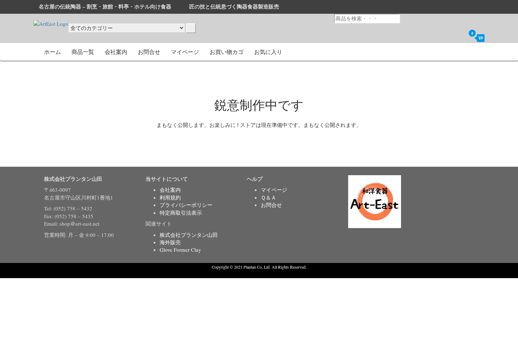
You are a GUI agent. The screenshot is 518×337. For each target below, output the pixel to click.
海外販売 (170, 242)
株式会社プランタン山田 (189, 234)
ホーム (52, 51)
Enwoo (253, 273)
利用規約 (170, 197)
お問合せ (149, 51)
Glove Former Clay (180, 249)
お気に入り (268, 51)
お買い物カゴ (226, 51)
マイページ (185, 51)
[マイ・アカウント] (458, 38)
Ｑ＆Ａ (268, 197)
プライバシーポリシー (186, 204)
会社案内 (116, 51)
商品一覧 (83, 51)
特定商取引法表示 (181, 212)
